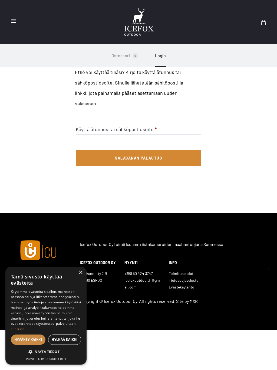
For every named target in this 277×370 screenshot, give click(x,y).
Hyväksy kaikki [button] (28, 339)
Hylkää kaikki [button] (64, 339)
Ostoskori (123, 55)
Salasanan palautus (138, 158)
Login (160, 55)
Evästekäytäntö (181, 287)
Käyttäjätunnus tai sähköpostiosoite (116, 129)
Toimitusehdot (181, 273)
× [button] (80, 273)
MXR (194, 301)
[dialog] (46, 316)
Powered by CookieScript (46, 359)
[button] (46, 351)
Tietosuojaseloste (183, 280)
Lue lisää (18, 329)
